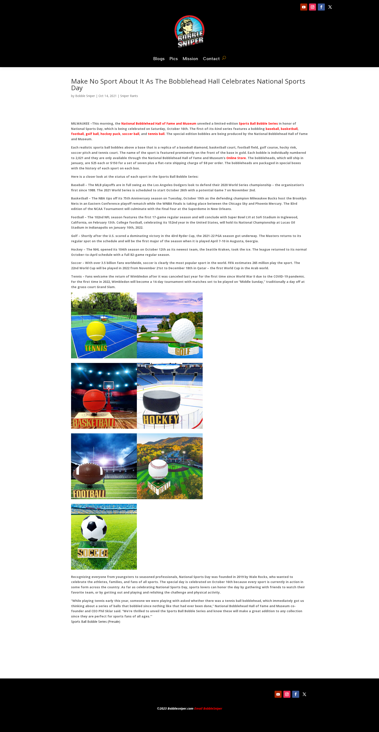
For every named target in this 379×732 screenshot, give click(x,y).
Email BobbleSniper (208, 708)
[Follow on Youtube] (303, 7)
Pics (174, 58)
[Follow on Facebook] (321, 7)
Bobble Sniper (85, 96)
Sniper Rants (129, 96)
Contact (211, 58)
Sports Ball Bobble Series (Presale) (95, 621)
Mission (190, 58)
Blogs (159, 58)
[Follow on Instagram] (312, 7)
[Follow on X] (330, 7)
